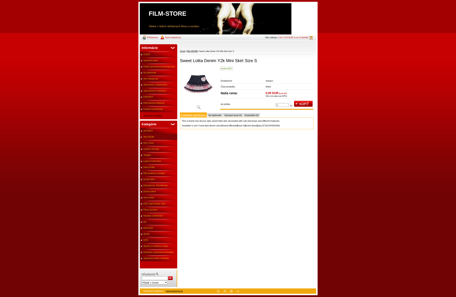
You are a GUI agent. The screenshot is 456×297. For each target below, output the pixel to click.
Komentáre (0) (252, 115)
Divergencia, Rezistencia (155, 185)
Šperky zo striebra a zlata (155, 246)
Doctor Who (149, 179)
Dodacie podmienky (153, 109)
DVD (145, 240)
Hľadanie (148, 274)
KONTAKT (148, 97)
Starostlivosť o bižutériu (154, 91)
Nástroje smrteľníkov (153, 216)
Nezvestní (148, 228)
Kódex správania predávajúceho (159, 66)
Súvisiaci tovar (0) (233, 115)
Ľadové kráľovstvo (152, 161)
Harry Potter (149, 167)
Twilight (147, 155)
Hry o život (148, 143)
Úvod (182, 51)
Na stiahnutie (149, 72)
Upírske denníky (151, 149)
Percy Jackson (150, 209)
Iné (144, 222)
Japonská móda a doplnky (156, 258)
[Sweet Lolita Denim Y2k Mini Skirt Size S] (198, 89)
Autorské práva (150, 60)
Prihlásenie (152, 37)
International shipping (153, 103)
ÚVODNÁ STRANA (152, 116)
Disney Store (149, 191)
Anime (146, 234)
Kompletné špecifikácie (193, 115)
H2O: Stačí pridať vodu (154, 203)
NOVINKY (148, 131)
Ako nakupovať (150, 78)
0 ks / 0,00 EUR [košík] (293, 37)
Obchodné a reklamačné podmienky (153, 86)
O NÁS (146, 54)
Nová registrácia (173, 37)
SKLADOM (148, 137)
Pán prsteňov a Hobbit (154, 173)
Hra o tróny (148, 197)
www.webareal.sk (174, 291)
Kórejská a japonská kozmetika (158, 252)
